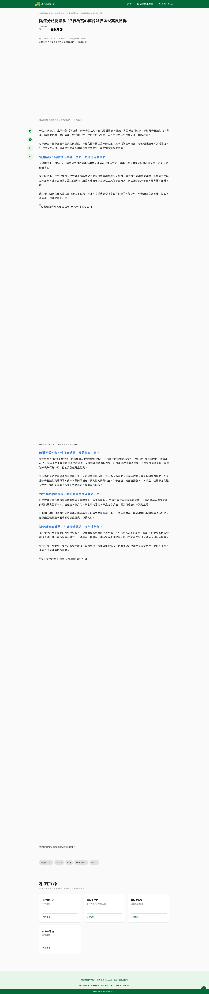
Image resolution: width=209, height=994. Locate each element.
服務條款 (104, 986)
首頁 (129, 4)
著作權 (112, 986)
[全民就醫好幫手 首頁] (49, 4)
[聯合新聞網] (38, 4)
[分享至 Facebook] (30, 131)
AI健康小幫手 (146, 4)
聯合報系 (126, 986)
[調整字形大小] (30, 157)
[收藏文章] (30, 148)
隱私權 (118, 986)
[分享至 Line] (30, 140)
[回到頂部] (203, 988)
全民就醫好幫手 (46, 13)
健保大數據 (167, 4)
